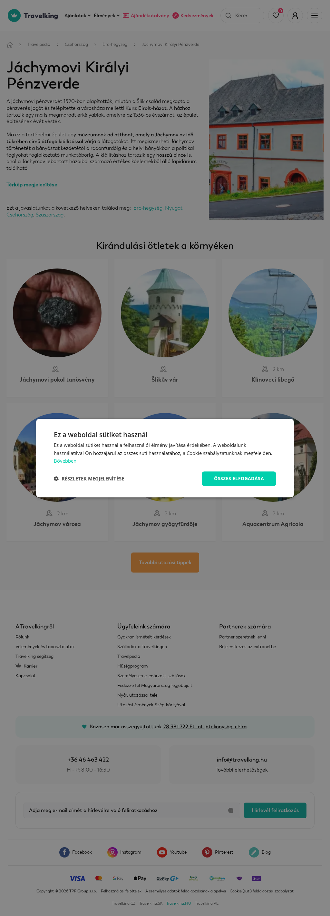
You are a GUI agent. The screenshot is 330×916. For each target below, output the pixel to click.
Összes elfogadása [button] (239, 478)
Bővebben (65, 461)
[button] (89, 478)
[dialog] (165, 458)
